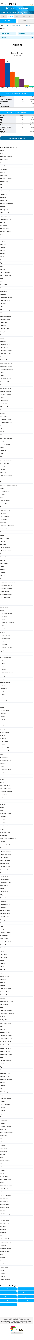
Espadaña (2, 494)
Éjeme (1, 425)
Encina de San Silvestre (6, 475)
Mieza (1, 754)
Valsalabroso (3, 1164)
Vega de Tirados (4, 1176)
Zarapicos (2, 1276)
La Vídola (2, 697)
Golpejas (2, 566)
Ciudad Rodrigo (4, 400)
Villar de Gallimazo (4, 1204)
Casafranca (3, 357)
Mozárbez (2, 810)
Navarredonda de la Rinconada (8, 838)
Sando (1, 1007)
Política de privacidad (6, 1321)
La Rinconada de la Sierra (6, 672)
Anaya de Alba (3, 225)
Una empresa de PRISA (16, 1328)
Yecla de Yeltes (4, 1267)
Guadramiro (3, 572)
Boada (1, 278)
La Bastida (2, 629)
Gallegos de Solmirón (5, 550)
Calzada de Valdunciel (5, 319)
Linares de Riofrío (4, 710)
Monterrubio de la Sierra (6, 791)
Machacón (2, 719)
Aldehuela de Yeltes (5, 216)
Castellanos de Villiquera (6, 366)
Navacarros (3, 816)
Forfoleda (2, 507)
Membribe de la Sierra (5, 751)
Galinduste (2, 541)
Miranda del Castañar (5, 760)
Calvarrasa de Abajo (5, 310)
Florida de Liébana (4, 504)
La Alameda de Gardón (6, 613)
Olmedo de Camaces (5, 848)
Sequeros (2, 1070)
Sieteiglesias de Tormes (6, 1079)
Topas (1, 1114)
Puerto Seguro (3, 957)
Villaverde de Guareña (5, 1248)
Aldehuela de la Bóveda (6, 213)
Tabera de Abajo (4, 1092)
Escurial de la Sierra (5, 491)
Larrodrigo (2, 676)
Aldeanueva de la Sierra (6, 191)
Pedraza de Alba (4, 876)
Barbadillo (2, 250)
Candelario (3, 325)
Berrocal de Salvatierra (6, 275)
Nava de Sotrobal (4, 826)
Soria (8, 1301)
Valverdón (2, 1170)
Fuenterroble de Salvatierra (7, 525)
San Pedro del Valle (5, 1032)
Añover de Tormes (4, 228)
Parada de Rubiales (5, 866)
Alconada (2, 172)
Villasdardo (3, 1235)
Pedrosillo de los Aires (5, 882)
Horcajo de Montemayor (6, 594)
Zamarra (2, 1270)
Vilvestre (2, 1261)
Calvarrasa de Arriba (5, 313)
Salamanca (3, 979)
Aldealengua (3, 184)
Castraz (2, 372)
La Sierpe (2, 685)
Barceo (2, 256)
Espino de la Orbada (5, 500)
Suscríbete (26, 4)
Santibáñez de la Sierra (6, 1054)
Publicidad (21, 1319)
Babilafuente (3, 244)
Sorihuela (2, 1085)
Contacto (6, 1319)
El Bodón (2, 432)
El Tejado (2, 469)
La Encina (2, 641)
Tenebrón (2, 1107)
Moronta (2, 807)
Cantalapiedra (3, 335)
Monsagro (2, 779)
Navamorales (3, 835)
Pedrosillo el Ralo (4, 885)
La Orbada (2, 663)
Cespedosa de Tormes (5, 388)
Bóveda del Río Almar (5, 285)
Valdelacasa (3, 1139)
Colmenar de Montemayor (6, 407)
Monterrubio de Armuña (6, 788)
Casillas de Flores (4, 360)
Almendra (2, 222)
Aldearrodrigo (3, 194)
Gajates (2, 535)
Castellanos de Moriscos (6, 363)
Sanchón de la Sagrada (6, 995)
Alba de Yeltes (3, 169)
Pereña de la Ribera (5, 916)
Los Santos (3, 713)
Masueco (2, 744)
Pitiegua (2, 926)
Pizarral (2, 929)
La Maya (2, 660)
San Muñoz (3, 1029)
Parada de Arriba (4, 863)
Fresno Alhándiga (4, 516)
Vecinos (2, 1173)
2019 (4, 16)
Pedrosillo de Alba (4, 879)
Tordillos (2, 1117)
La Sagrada (3, 679)
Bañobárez (3, 247)
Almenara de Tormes (5, 219)
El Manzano (3, 450)
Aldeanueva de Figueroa (6, 188)
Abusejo (2, 150)
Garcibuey (2, 554)
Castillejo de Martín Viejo (6, 369)
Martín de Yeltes (4, 741)
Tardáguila (2, 1101)
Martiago (2, 735)
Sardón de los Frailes (5, 1060)
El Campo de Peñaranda (6, 438)
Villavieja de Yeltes (4, 1251)
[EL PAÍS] (10, 4)
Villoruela (2, 1257)
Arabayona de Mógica (5, 231)
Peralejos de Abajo (5, 910)
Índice (22, 1322)
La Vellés (2, 694)
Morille (1, 798)
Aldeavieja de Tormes (5, 209)
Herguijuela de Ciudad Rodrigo (8, 582)
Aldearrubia (3, 197)
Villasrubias (3, 1245)
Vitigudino (2, 1264)
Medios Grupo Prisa (16, 1333)
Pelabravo (2, 888)
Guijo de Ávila (3, 575)
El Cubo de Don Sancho (6, 444)
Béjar (1, 263)
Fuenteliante (3, 522)
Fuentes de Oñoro (4, 532)
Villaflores (2, 1182)
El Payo (2, 457)
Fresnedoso (3, 513)
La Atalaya (2, 626)
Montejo (2, 782)
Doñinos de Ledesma (5, 419)
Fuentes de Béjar (4, 529)
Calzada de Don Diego (5, 316)
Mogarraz (2, 763)
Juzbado (2, 610)
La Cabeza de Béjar (5, 635)
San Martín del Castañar (6, 1017)
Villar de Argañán (4, 1198)
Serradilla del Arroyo (5, 1073)
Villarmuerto (3, 1229)
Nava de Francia (4, 823)
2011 (30, 16)
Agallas (2, 153)
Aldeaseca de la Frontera (6, 203)
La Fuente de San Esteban (6, 647)
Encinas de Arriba (4, 482)
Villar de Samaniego (5, 1214)
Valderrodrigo (3, 1151)
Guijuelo (2, 579)
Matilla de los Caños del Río (7, 748)
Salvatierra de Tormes (5, 988)
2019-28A (10, 16)
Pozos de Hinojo (4, 935)
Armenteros (3, 241)
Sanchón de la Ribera (5, 992)
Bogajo (2, 281)
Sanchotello (3, 998)
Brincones (2, 288)
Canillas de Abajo (4, 328)
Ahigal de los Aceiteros (6, 156)
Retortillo (2, 963)
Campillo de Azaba (4, 322)
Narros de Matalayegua (6, 813)
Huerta (2, 601)
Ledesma (2, 704)
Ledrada (2, 707)
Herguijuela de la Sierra (6, 585)
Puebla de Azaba (4, 938)
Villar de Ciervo (4, 1201)
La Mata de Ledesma (5, 657)
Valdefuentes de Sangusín (6, 1132)
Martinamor (3, 738)
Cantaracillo (3, 341)
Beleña (2, 266)
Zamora (8, 1304)
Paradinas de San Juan (6, 870)
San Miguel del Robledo (6, 1020)
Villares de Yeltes (4, 1220)
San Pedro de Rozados (6, 1035)
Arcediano (2, 238)
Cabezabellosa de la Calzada (7, 297)
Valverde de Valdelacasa (6, 1167)
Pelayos (2, 895)
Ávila (8, 1289)
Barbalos (2, 253)
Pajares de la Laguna (5, 851)
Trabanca (2, 1123)
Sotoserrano (3, 1088)
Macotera (2, 722)
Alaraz (1, 163)
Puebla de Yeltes (4, 945)
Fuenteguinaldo (4, 519)
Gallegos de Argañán (5, 547)
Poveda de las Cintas (5, 932)
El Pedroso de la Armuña (6, 460)
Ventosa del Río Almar (5, 1179)
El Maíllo (2, 447)
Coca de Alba (3, 403)
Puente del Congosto (5, 948)
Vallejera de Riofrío (5, 1160)
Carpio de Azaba (4, 347)
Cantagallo (2, 331)
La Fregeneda (3, 644)
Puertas (2, 951)
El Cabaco (2, 435)
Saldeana (2, 982)
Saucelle (2, 1063)
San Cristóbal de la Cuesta (6, 1001)
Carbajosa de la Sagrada (6, 344)
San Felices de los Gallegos (7, 1013)
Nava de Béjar (3, 819)
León (8, 1293)
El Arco (2, 428)
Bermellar (2, 269)
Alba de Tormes (4, 166)
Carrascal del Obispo (5, 353)
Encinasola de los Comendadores (8, 485)
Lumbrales (2, 716)
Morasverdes (3, 794)
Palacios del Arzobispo (6, 854)
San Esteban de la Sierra (6, 1010)
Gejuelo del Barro (4, 563)
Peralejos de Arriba (5, 913)
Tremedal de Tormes (5, 1126)
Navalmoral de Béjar (5, 832)
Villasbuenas (3, 1232)
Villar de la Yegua (4, 1207)
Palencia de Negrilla (5, 860)
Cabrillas (2, 306)
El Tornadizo (3, 472)
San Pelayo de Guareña (6, 1038)
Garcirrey (2, 560)
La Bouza (2, 632)
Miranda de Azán (4, 757)
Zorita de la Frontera (5, 1279)
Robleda (2, 966)
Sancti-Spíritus (4, 1004)
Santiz (1, 1057)
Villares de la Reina (5, 1217)
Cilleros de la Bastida (5, 394)
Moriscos (2, 804)
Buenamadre (3, 291)
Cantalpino (2, 338)
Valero (1, 1157)
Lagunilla (2, 651)
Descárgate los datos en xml (17, 138)
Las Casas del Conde (5, 682)
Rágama (2, 960)
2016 (17, 16)
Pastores (2, 873)
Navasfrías (2, 841)
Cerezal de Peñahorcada (6, 382)
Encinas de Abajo (4, 479)
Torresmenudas (4, 1120)
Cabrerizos (3, 303)
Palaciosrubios (4, 857)
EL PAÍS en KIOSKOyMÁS (14, 1322)
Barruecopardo (4, 260)
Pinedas (2, 923)
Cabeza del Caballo (5, 300)
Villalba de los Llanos (5, 1189)
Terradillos (2, 1110)
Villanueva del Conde (5, 1195)
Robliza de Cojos (4, 970)
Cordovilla (2, 410)
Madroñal (2, 726)
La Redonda (3, 669)
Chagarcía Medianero (5, 391)
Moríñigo (2, 801)
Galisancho (3, 544)
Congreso (8, 21)
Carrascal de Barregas (6, 350)
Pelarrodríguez (4, 891)
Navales (2, 829)
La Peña (2, 666)
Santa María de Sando (5, 1042)
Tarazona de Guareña (5, 1098)
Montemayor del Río (5, 785)
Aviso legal (26, 1319)
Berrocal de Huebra (5, 272)
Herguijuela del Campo (6, 588)
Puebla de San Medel (5, 941)
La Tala (2, 691)
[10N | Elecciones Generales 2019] (17, 8)
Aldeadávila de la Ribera (6, 178)
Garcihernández (4, 557)
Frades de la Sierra (5, 510)
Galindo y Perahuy (4, 538)
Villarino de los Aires (5, 1223)
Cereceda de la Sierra (5, 378)
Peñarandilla (3, 907)
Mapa (30, 12)
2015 (23, 16)
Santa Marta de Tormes (6, 1045)
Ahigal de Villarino (4, 159)
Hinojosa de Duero (4, 591)
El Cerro (2, 441)
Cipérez (2, 397)
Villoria (2, 1254)
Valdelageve (3, 1142)
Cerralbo (2, 385)
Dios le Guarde (3, 416)
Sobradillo (2, 1082)
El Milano (2, 453)
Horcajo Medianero (5, 597)
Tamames (2, 1095)
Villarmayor (3, 1226)
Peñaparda (3, 901)
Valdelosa (2, 1145)
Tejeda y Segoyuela (5, 1104)
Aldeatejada (3, 206)
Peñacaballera (3, 898)
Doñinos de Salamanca (6, 422)
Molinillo (2, 766)
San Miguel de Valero (5, 1023)
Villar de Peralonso (5, 1210)
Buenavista (3, 294)
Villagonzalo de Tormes (6, 1185)
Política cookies (15, 1321)
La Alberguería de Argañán (7, 622)
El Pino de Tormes (4, 463)
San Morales (3, 1026)
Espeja (1, 497)
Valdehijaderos (4, 1135)
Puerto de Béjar (4, 954)
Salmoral (2, 985)
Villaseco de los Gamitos (6, 1239)
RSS (26, 1322)
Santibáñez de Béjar (5, 1051)
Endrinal (2, 488)
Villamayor (2, 1192)
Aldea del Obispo (4, 181)
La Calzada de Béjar (5, 638)
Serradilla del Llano (5, 1076)
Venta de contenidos (13, 1319)
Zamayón (2, 1273)
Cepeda (2, 375)
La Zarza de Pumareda (6, 701)
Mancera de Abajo (4, 732)
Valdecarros (3, 1129)
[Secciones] (2, 4)
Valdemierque (3, 1148)
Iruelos (1, 604)
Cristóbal (2, 413)
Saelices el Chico (4, 976)
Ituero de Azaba (4, 607)
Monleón (2, 773)
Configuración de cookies (25, 1321)
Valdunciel (2, 1154)
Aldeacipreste (3, 175)
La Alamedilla (3, 616)
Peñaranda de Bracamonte (7, 904)
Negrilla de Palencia (5, 844)
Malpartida (2, 729)
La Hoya (2, 654)
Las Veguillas (3, 688)
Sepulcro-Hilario (4, 1067)
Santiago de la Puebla (5, 1048)
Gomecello (2, 569)
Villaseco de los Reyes (5, 1242)
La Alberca (3, 619)
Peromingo (3, 920)
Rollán (1, 973)
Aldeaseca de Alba (4, 200)
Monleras (2, 776)
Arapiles (2, 235)
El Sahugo (2, 466)
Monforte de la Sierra (5, 769)
